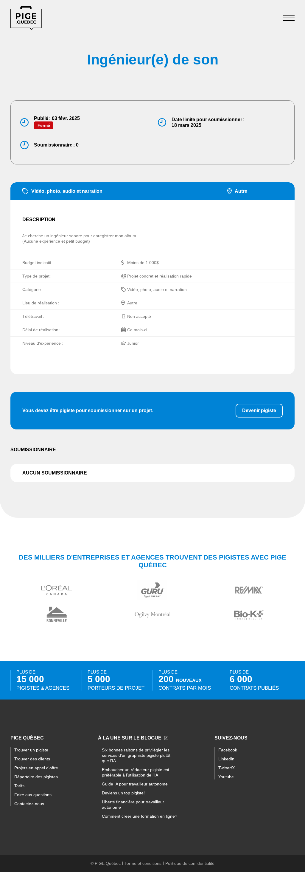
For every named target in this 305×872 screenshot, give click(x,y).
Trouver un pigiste (31, 750)
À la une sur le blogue (129, 737)
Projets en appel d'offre (36, 767)
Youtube (226, 776)
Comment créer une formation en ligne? (139, 816)
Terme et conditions (143, 863)
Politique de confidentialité (189, 863)
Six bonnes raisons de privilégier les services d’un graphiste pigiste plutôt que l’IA (136, 755)
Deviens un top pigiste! (123, 793)
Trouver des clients (32, 759)
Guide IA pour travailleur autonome (135, 784)
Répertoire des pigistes (36, 776)
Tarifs (19, 785)
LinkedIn (226, 759)
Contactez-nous (29, 803)
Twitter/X (226, 767)
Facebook (227, 750)
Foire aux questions (33, 794)
